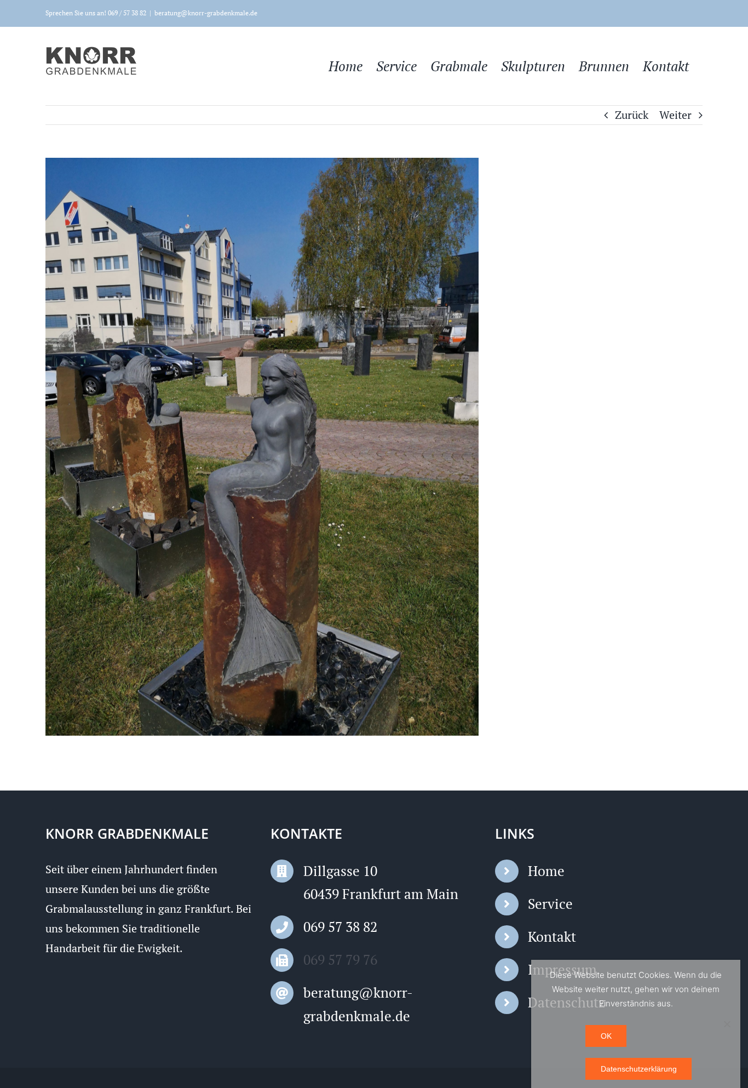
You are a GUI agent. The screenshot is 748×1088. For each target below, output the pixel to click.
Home (546, 871)
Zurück (631, 114)
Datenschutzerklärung (639, 1068)
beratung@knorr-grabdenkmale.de (205, 13)
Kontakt (552, 936)
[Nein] (726, 1023)
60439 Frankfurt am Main (380, 894)
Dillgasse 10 (340, 871)
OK (606, 1036)
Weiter (675, 114)
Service (550, 904)
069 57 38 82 (340, 927)
